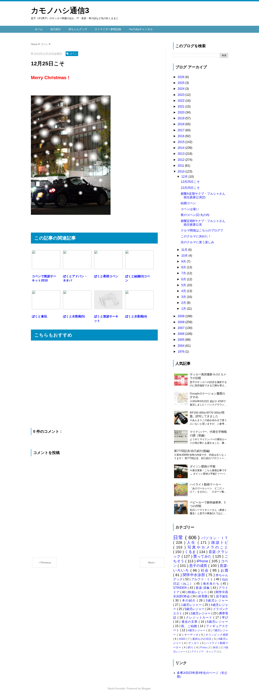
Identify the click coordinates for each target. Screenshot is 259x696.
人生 (192, 542)
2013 (181, 153)
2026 (181, 77)
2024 (181, 88)
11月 (184, 249)
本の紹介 (189, 600)
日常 (179, 537)
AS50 (182, 638)
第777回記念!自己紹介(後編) (192, 450)
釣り (191, 647)
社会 (205, 570)
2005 (181, 339)
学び (225, 617)
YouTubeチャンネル (141, 29)
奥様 (216, 647)
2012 (181, 159)
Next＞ (152, 562)
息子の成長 (198, 566)
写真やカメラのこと (208, 547)
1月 (184, 308)
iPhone (203, 561)
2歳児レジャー (201, 613)
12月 (184, 176)
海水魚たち (212, 583)
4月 (184, 291)
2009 (181, 316)
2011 (181, 165)
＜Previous (44, 562)
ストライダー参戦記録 (108, 29)
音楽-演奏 (203, 587)
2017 (181, 130)
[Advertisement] (94, 384)
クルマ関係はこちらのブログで (202, 230)
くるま (191, 552)
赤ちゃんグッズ (77, 29)
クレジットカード (199, 617)
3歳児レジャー (217, 600)
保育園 (203, 596)
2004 (181, 345)
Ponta (203, 647)
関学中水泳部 (194, 575)
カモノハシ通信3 (60, 10)
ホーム (39, 29)
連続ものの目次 (202, 638)
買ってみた (203, 556)
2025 (181, 82)
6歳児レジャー (217, 621)
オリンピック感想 (217, 634)
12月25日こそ (190, 181)
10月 (184, 255)
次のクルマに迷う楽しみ (197, 242)
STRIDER (180, 587)
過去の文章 (190, 621)
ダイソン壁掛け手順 (202, 466)
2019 (181, 118)
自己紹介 (55, 29)
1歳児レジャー (192, 604)
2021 (181, 106)
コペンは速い (190, 209)
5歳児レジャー (194, 609)
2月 (184, 302)
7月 (184, 273)
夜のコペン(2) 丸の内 (195, 214)
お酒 (224, 570)
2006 (181, 333)
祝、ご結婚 (189, 626)
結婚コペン (188, 203)
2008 (181, 322)
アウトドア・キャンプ (204, 651)
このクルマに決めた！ (196, 236)
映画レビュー (198, 592)
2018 (181, 124)
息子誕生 (222, 596)
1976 (181, 351)
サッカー (194, 642)
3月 (184, 296)
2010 (181, 171)
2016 (181, 136)
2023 (181, 94)
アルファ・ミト (202, 579)
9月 (184, 261)
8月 (184, 267)
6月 (184, 279)
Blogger (146, 688)
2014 (181, 147)
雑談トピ (219, 542)
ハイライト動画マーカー (205, 484)
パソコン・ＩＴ (214, 538)
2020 (181, 112)
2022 (181, 100)
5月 (184, 285)
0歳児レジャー (197, 630)
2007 (181, 328)
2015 (181, 142)
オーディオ (191, 634)
